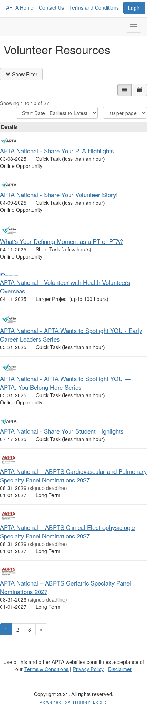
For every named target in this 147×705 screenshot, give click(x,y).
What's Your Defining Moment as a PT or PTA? (61, 241)
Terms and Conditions (94, 7)
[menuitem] (21, 6)
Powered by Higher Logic (74, 702)
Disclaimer (120, 669)
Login (134, 7)
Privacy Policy (88, 669)
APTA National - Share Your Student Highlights (61, 431)
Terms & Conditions (46, 669)
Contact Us (51, 7)
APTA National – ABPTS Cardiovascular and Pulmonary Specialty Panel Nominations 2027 (73, 475)
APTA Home (20, 7)
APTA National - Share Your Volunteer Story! (59, 194)
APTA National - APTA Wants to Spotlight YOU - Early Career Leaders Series (71, 334)
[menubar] (64, 6)
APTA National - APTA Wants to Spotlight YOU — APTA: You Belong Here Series (65, 383)
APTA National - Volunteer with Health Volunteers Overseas (65, 286)
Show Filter (24, 74)
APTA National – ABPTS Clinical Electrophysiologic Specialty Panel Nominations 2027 (67, 531)
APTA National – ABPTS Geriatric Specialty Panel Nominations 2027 (65, 587)
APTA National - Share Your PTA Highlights (57, 151)
